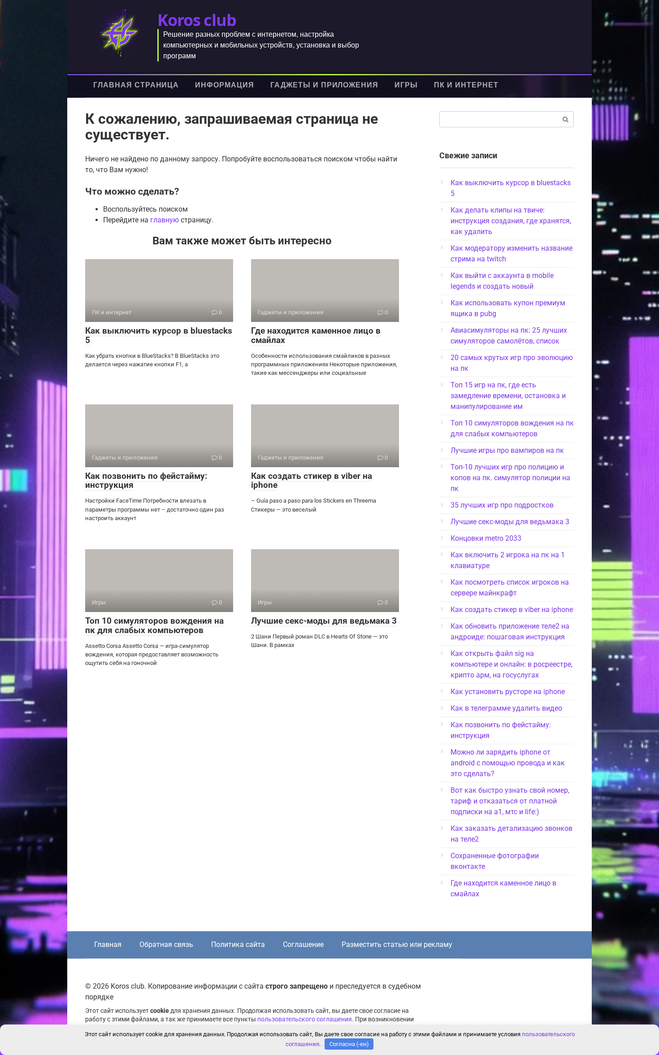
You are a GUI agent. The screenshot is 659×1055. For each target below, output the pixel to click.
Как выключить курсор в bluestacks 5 (158, 335)
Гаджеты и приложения (324, 85)
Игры (406, 85)
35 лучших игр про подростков (502, 505)
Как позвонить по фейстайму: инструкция (146, 481)
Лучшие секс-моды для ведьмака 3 (324, 621)
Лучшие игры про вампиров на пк (507, 450)
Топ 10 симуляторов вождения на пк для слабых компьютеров (154, 625)
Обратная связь (166, 944)
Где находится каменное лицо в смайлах (316, 335)
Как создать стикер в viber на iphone (311, 481)
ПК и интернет (466, 85)
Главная (107, 944)
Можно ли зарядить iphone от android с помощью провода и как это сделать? (508, 763)
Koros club (196, 20)
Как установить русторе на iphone (508, 691)
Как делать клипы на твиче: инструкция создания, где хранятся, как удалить (511, 221)
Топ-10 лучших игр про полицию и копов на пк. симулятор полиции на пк (510, 478)
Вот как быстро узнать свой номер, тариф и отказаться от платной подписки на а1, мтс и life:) (510, 801)
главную (164, 220)
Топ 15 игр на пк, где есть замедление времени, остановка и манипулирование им (508, 396)
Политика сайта (238, 944)
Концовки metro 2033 (486, 538)
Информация (224, 85)
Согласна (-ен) (349, 1044)
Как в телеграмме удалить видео (506, 708)
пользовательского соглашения (304, 1019)
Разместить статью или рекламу (397, 944)
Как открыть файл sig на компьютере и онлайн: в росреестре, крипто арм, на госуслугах (511, 664)
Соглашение (303, 944)
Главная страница (136, 85)
